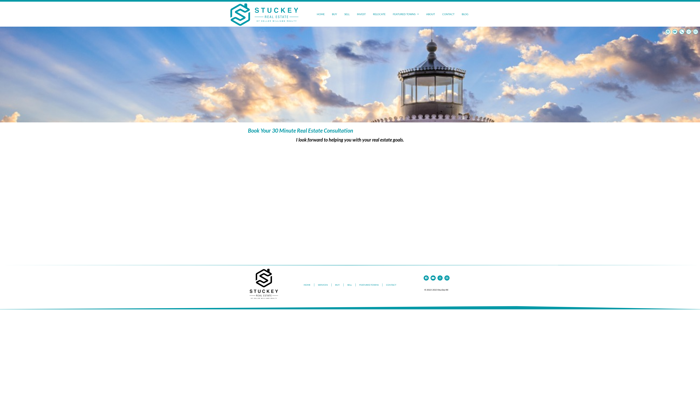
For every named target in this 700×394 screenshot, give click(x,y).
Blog (465, 14)
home (321, 14)
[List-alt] (695, 31)
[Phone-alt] (681, 31)
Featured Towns (404, 14)
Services (323, 284)
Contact (448, 14)
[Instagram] (688, 31)
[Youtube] (674, 31)
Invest (361, 14)
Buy (334, 14)
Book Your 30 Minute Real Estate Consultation (300, 130)
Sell (347, 14)
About (430, 14)
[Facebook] (667, 31)
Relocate (379, 14)
